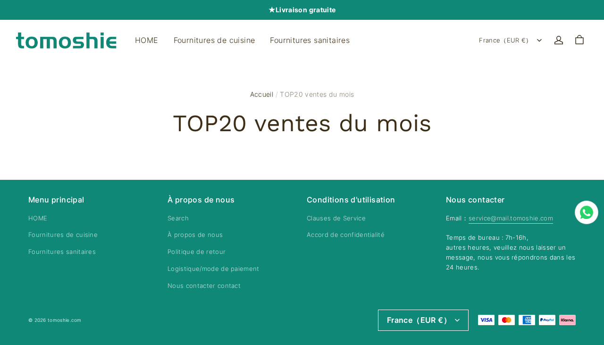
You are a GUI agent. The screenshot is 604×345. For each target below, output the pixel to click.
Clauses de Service (336, 218)
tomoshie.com (65, 320)
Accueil (261, 94)
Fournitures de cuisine (214, 40)
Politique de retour (197, 251)
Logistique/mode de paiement (214, 268)
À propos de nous (195, 234)
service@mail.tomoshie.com (511, 218)
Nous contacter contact (204, 285)
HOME (147, 40)
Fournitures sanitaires (310, 40)
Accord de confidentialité (346, 234)
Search (178, 218)
